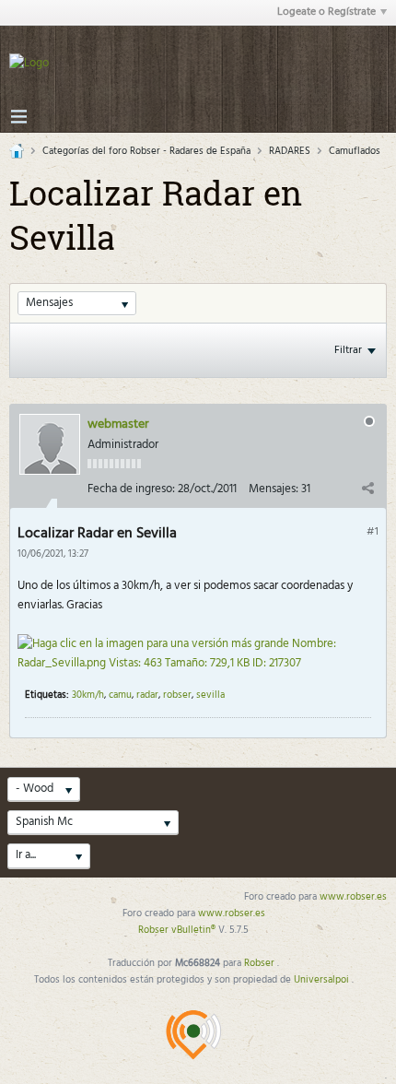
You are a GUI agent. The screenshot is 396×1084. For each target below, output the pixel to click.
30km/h (88, 695)
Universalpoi (323, 980)
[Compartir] (367, 488)
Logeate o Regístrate (326, 12)
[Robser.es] (193, 1034)
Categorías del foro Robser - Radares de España (146, 151)
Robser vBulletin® (178, 930)
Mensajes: (273, 489)
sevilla (210, 695)
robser (177, 695)
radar (147, 695)
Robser (260, 963)
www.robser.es (353, 897)
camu (120, 695)
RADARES (289, 151)
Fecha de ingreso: (131, 489)
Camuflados (354, 151)
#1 (373, 532)
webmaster (118, 424)
